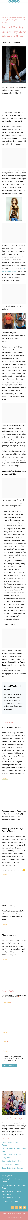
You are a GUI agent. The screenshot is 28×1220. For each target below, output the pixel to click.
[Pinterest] (15, 1)
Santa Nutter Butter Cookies (12, 1168)
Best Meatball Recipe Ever (11, 1161)
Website (6, 1051)
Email (5, 1042)
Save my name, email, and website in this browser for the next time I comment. (14, 1058)
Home (4, 1213)
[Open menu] (14, 11)
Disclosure (18, 1213)
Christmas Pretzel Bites (10, 1164)
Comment (7, 1003)
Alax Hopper (7, 906)
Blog (23, 1213)
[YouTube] (9, 1)
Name (5, 1032)
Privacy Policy (11, 1213)
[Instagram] (18, 1)
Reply (5, 778)
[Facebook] (12, 1)
